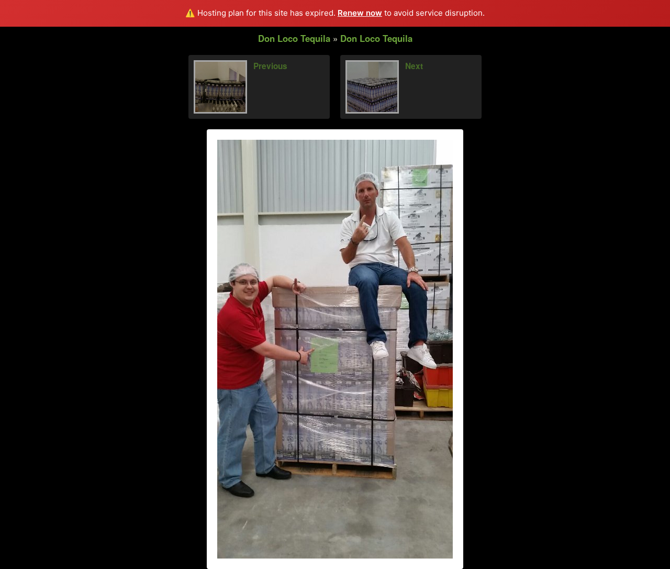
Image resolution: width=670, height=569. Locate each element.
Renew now (360, 13)
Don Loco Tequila (294, 38)
